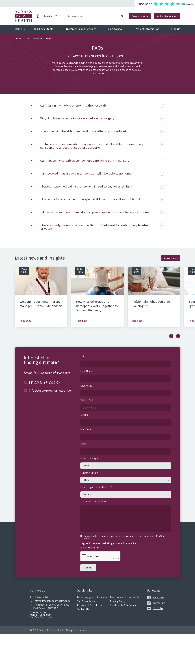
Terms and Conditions (89, 605)
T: (39, 597)
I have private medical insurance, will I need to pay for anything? (86, 186)
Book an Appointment (167, 16)
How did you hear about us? (96, 487)
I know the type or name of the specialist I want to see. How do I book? (90, 199)
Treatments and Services (81, 29)
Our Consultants (43, 29)
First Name (86, 371)
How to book (115, 29)
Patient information (147, 29)
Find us (175, 29)
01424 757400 (50, 16)
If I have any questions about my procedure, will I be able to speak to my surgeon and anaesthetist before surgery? (91, 145)
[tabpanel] (41, 297)
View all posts (170, 258)
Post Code (85, 429)
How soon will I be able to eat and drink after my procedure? (83, 131)
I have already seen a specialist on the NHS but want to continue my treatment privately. (96, 226)
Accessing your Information (92, 597)
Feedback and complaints (124, 597)
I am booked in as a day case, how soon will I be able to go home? (86, 173)
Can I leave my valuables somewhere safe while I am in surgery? (85, 160)
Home (18, 29)
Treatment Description (93, 501)
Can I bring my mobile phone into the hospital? (73, 105)
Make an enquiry (140, 16)
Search (122, 16)
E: (50, 601)
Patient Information (33, 38)
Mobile (84, 415)
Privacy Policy (118, 601)
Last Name (86, 386)
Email (83, 444)
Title (82, 356)
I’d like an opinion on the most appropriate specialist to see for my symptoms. (95, 212)
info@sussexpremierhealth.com (51, 390)
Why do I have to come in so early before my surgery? (78, 118)
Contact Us (83, 609)
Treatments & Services (123, 605)
